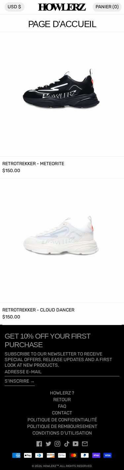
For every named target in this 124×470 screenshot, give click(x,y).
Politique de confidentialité (62, 420)
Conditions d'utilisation (62, 433)
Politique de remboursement (62, 426)
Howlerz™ (51, 466)
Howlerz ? (62, 393)
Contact (62, 413)
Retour (62, 399)
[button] (107, 7)
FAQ (62, 406)
